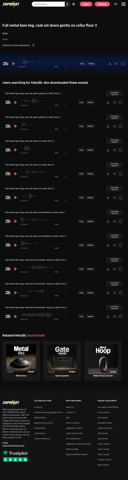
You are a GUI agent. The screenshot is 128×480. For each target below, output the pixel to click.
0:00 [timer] (66, 66)
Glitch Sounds (103, 454)
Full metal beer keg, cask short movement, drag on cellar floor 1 (36, 259)
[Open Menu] (124, 4)
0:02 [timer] (56, 153)
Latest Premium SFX (74, 433)
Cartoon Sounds (104, 459)
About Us (70, 407)
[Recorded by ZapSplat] (6, 64)
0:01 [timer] (56, 66)
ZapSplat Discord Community (78, 444)
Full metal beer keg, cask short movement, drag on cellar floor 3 (36, 307)
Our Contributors (73, 438)
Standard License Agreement (16, 45)
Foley (82, 63)
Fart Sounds (103, 433)
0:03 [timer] (56, 248)
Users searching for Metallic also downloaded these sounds (45, 83)
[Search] (67, 4)
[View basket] (115, 4)
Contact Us (70, 412)
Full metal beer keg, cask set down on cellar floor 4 (29, 164)
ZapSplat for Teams (74, 428)
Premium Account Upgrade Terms (48, 412)
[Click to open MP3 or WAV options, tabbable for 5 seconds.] (110, 64)
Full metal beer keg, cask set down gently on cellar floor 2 (32, 93)
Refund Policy (40, 417)
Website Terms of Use (43, 423)
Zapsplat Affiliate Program (77, 454)
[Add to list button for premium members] (116, 64)
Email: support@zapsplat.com (13, 444)
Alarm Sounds (104, 449)
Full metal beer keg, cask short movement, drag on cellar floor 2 (36, 283)
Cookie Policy (39, 433)
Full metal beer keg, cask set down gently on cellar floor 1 (32, 117)
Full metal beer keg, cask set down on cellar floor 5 (29, 141)
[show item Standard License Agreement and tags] (122, 64)
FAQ (67, 417)
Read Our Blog (72, 449)
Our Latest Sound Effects (108, 407)
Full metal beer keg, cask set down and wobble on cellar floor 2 (35, 236)
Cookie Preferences (42, 438)
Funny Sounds (104, 412)
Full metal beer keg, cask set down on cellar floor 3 (29, 188)
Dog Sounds (103, 438)
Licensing (38, 407)
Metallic (91, 63)
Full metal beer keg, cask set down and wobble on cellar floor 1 (35, 212)
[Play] (13, 64)
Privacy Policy (39, 428)
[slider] (43, 62)
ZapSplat (22, 66)
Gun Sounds (103, 417)
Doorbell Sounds (105, 423)
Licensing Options (114, 93)
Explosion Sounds (105, 428)
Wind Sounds (103, 465)
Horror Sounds (104, 444)
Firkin (5, 33)
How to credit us (73, 423)
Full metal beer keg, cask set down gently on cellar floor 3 (49, 26)
